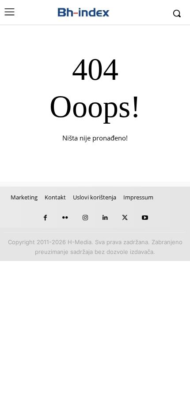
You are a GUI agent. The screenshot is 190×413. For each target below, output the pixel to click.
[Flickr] (65, 218)
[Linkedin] (105, 218)
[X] (125, 218)
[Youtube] (144, 218)
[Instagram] (85, 218)
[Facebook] (45, 218)
